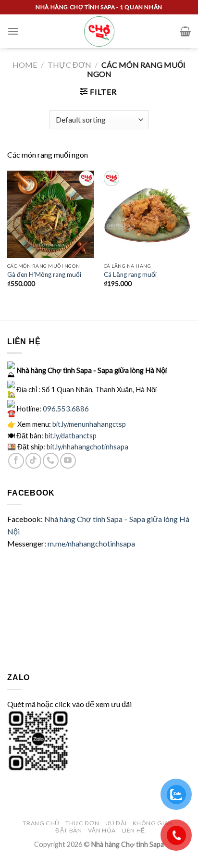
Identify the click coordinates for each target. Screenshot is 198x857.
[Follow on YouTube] (68, 461)
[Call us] (51, 461)
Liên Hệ (133, 830)
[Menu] (13, 31)
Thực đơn (69, 64)
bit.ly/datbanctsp (71, 435)
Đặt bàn (68, 830)
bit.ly (89, 424)
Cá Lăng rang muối (130, 274)
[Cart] (185, 31)
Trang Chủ (41, 823)
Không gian (153, 823)
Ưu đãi (116, 823)
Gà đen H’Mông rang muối (44, 274)
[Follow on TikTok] (33, 461)
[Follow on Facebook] (16, 461)
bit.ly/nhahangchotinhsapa (87, 446)
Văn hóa (102, 830)
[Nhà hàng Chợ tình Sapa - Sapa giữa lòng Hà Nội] (99, 31)
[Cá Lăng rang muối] (147, 214)
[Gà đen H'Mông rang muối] (50, 214)
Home (24, 64)
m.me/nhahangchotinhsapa (91, 543)
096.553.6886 (66, 408)
